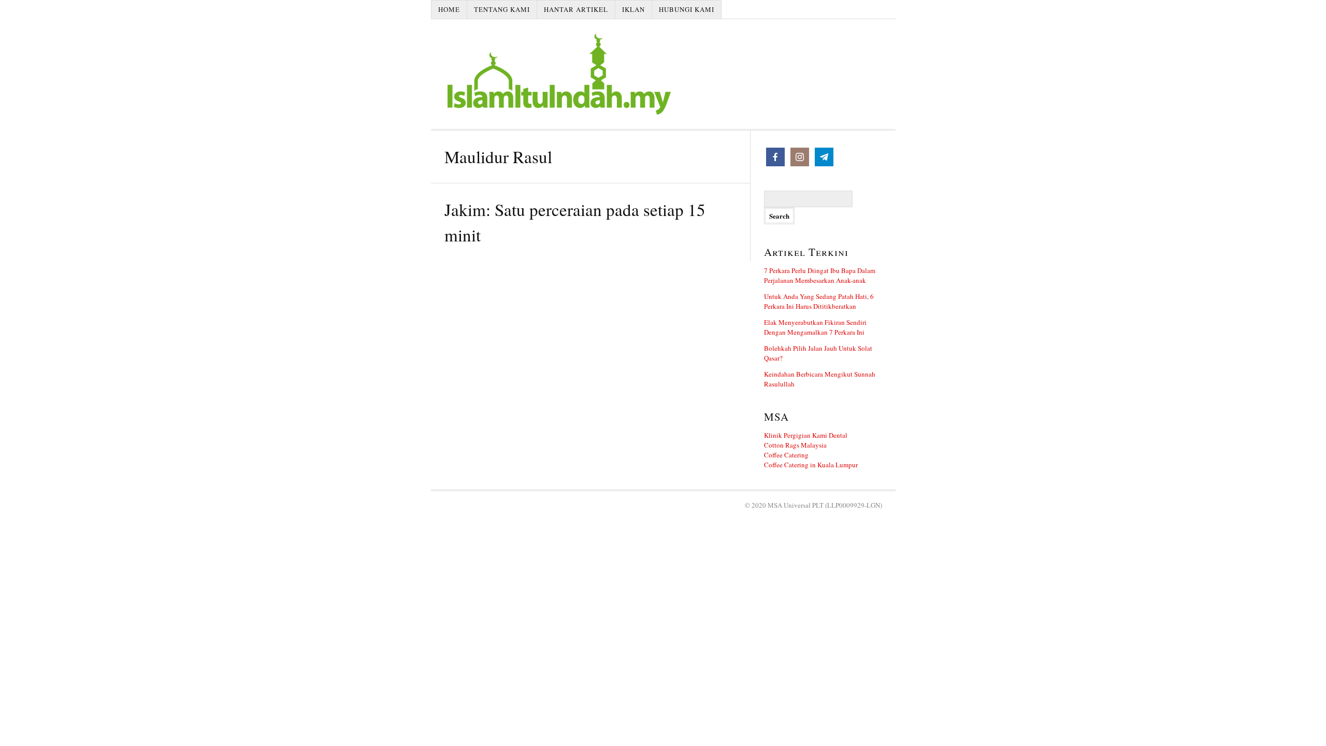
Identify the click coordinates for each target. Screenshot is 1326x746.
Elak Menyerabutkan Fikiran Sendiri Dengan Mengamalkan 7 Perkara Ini (815, 327)
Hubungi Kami (686, 9)
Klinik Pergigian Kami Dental (805, 435)
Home (449, 9)
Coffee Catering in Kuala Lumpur (811, 464)
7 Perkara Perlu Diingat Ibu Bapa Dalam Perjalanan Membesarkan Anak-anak (819, 275)
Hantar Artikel (576, 9)
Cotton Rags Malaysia (795, 445)
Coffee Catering (786, 455)
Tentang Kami (502, 9)
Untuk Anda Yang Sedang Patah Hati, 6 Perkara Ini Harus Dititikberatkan (819, 301)
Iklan (633, 9)
